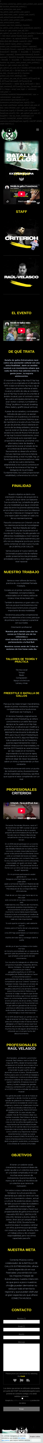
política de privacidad (21, 1400)
